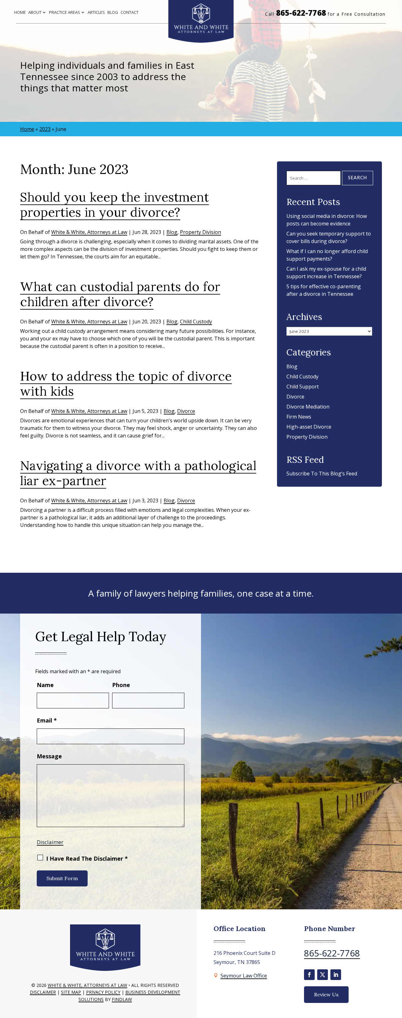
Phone (121, 685)
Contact (130, 12)
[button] (395, 972)
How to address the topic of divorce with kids (126, 383)
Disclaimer (50, 842)
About (34, 12)
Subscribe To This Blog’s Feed (321, 473)
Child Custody (196, 321)
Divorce (186, 411)
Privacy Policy (103, 992)
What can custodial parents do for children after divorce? (120, 294)
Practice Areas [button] (64, 12)
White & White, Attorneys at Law (89, 232)
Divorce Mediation (307, 406)
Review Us (326, 994)
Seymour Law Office (243, 975)
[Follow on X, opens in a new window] (322, 974)
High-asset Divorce (308, 426)
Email (47, 720)
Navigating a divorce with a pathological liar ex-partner (138, 473)
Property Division (200, 232)
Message (49, 756)
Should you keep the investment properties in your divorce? (114, 204)
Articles (96, 12)
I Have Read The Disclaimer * (87, 858)
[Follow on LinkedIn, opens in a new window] (335, 974)
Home (20, 12)
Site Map (71, 992)
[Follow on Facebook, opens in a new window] (309, 974)
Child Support (302, 386)
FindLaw (122, 999)
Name (45, 685)
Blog (112, 12)
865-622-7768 (301, 13)
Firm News (298, 416)
